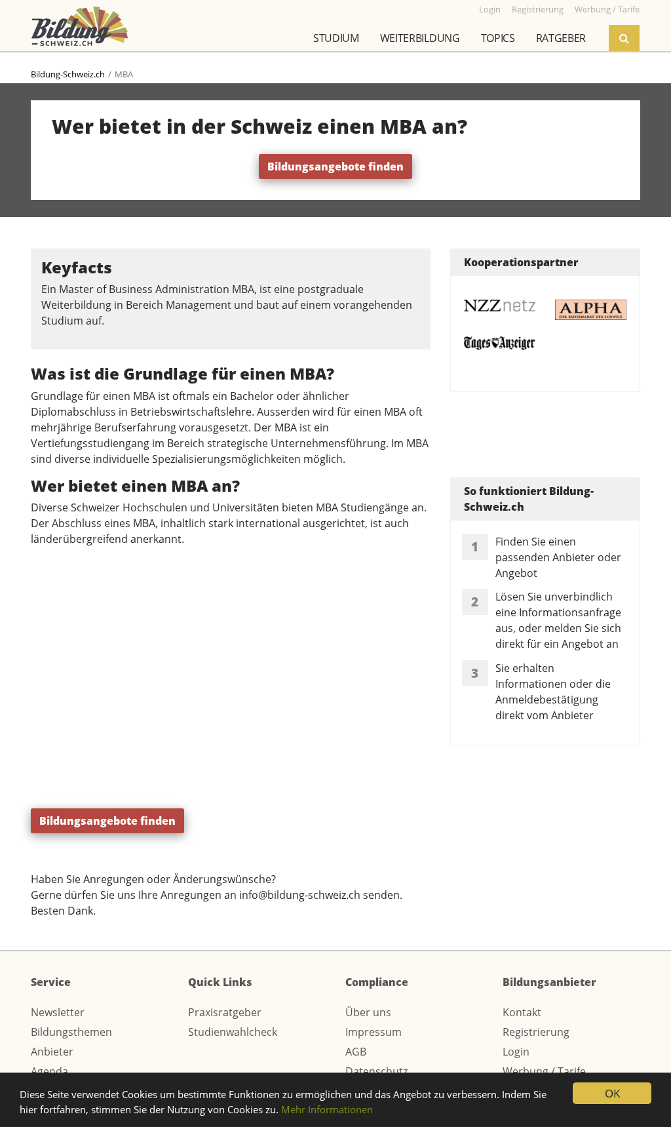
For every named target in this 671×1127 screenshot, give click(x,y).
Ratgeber (561, 38)
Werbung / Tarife (544, 1071)
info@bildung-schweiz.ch (299, 895)
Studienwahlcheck (232, 1032)
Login (516, 1051)
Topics (498, 38)
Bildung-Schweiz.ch (68, 74)
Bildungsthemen (71, 1032)
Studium (336, 38)
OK (612, 1093)
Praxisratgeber (224, 1012)
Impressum (373, 1032)
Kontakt (522, 1012)
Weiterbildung (420, 38)
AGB (355, 1051)
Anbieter (52, 1051)
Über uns (368, 1012)
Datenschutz (376, 1071)
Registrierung (536, 1032)
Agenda (49, 1071)
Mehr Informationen (327, 1109)
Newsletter (58, 1012)
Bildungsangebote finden (335, 166)
